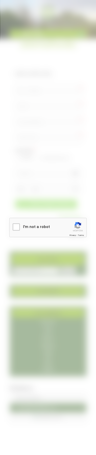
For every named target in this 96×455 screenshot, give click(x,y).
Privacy (72, 235)
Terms (81, 235)
